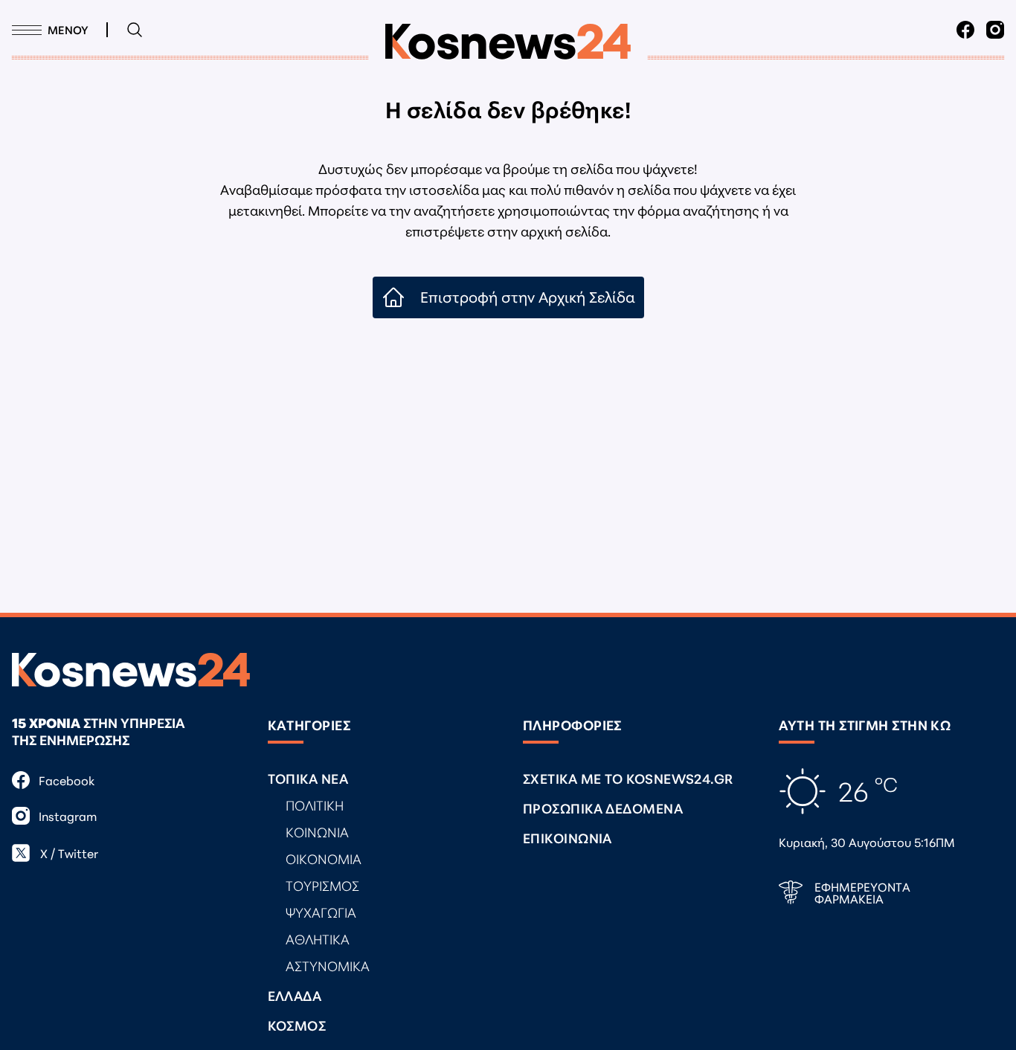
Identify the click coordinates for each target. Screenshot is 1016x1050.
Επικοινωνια (567, 837)
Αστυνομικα (328, 965)
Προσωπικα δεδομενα (603, 807)
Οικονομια (323, 858)
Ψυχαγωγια (321, 911)
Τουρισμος (322, 885)
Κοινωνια (317, 831)
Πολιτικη (315, 804)
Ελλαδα (295, 995)
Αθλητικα (318, 938)
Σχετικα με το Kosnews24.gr (628, 778)
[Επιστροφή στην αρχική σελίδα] (508, 41)
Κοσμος (297, 1024)
